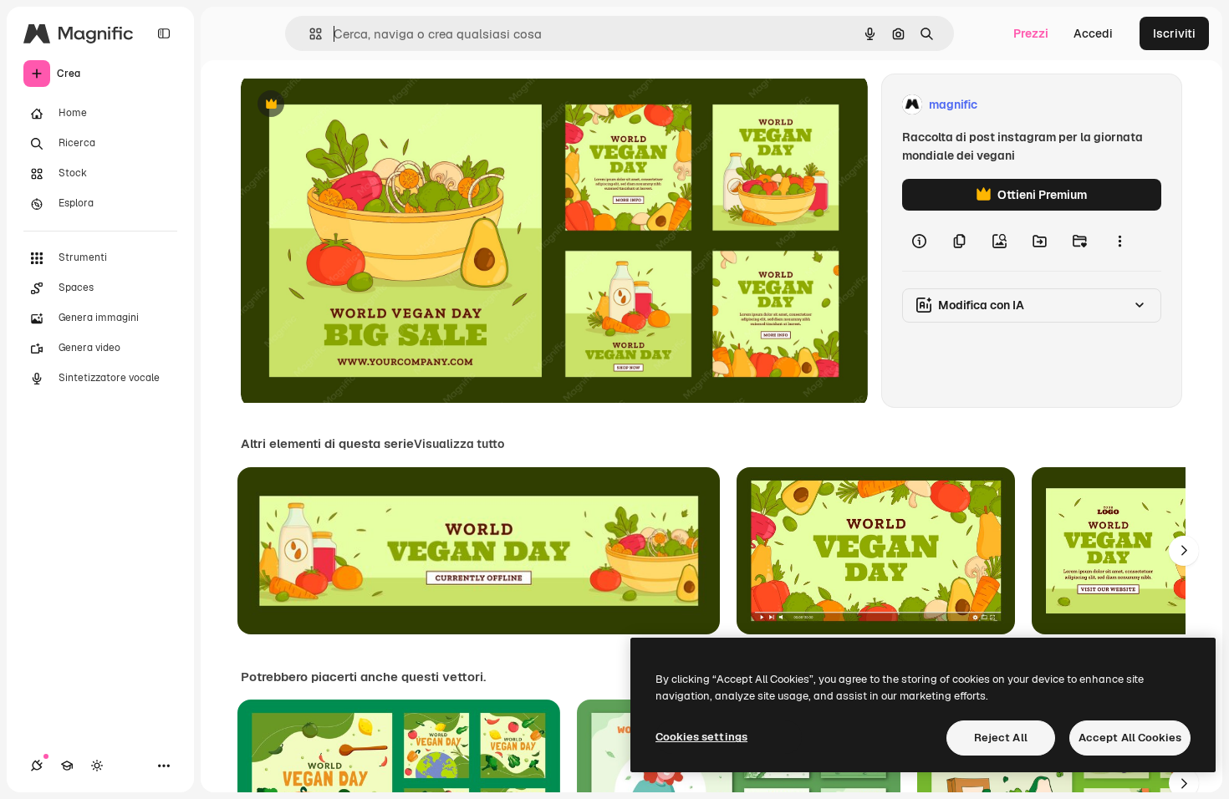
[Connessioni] (36, 765)
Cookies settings (701, 737)
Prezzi (1030, 33)
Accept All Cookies (1130, 737)
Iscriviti (1174, 33)
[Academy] (67, 765)
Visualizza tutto (459, 443)
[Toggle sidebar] (163, 33)
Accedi (1093, 33)
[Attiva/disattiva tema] (97, 765)
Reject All (1001, 737)
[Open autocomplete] (309, 34)
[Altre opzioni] (1119, 240)
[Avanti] (1184, 550)
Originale (351, 105)
